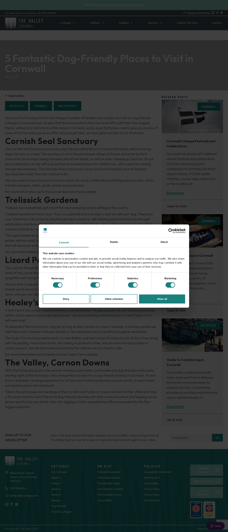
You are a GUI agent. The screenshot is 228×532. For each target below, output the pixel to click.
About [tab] (164, 241)
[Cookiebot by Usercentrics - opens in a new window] (170, 230)
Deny (66, 298)
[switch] (95, 285)
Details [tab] (114, 241)
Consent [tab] (64, 242)
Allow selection (114, 298)
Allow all (162, 298)
